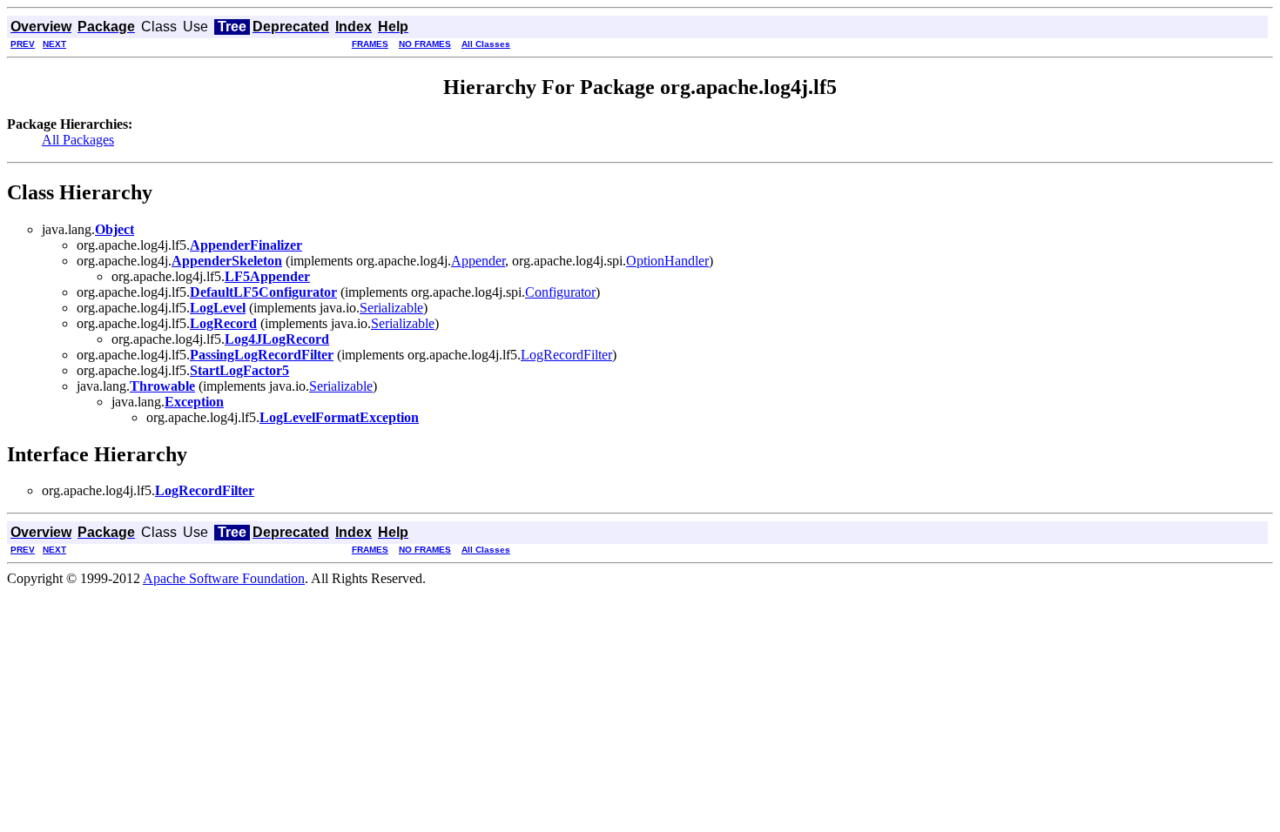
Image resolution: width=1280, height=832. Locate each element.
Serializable (391, 307)
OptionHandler (667, 260)
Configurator (560, 292)
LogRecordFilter (566, 354)
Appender (478, 260)
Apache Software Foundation (224, 578)
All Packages (78, 139)
